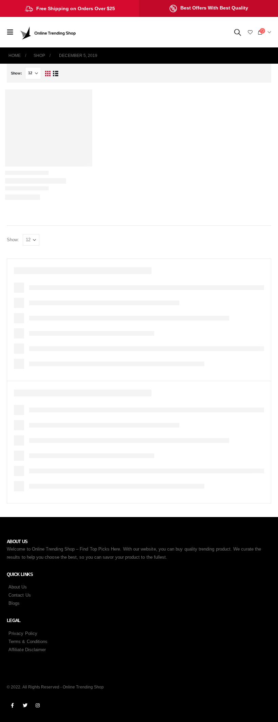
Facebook (12, 705)
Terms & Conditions (27, 641)
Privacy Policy (22, 633)
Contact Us (19, 595)
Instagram (38, 705)
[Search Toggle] (237, 32)
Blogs (14, 603)
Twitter (25, 705)
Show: (16, 73)
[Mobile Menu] (12, 32)
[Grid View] (47, 73)
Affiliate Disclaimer (27, 649)
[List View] (56, 73)
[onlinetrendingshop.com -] (48, 32)
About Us (17, 587)
